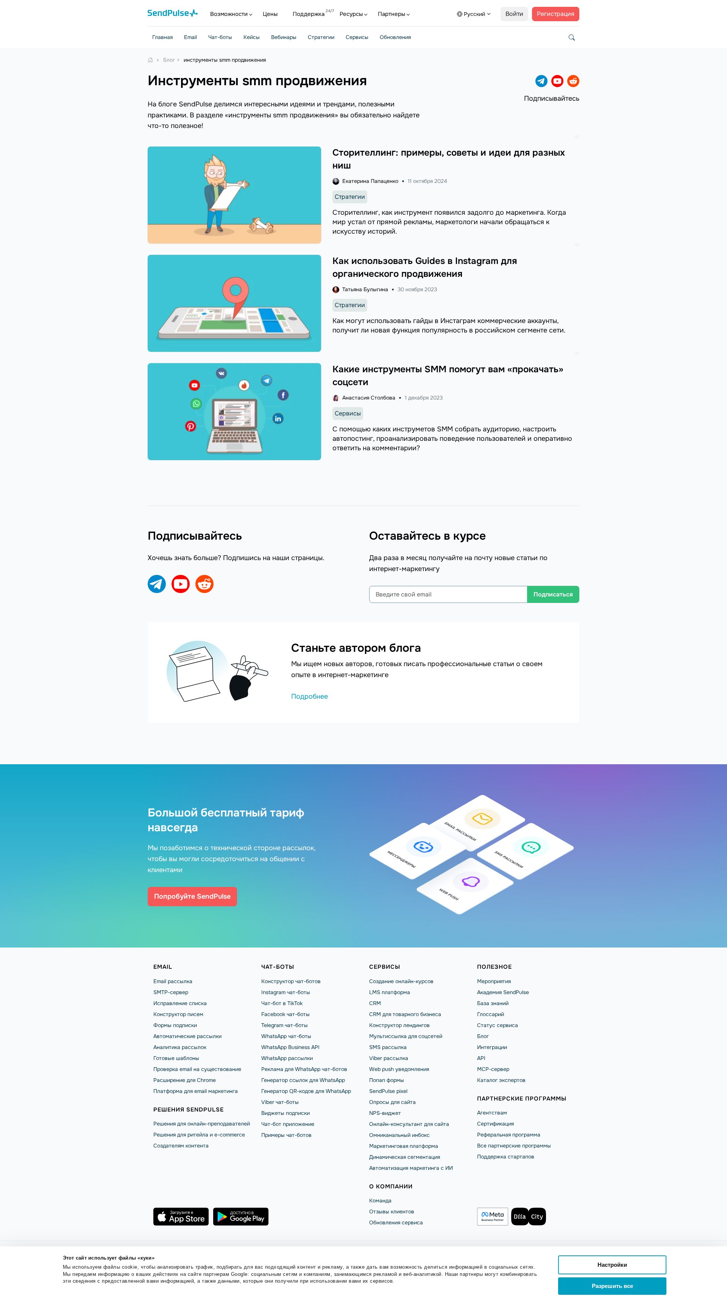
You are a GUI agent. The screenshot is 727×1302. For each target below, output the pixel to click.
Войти (514, 14)
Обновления (395, 37)
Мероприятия (494, 981)
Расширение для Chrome (184, 1080)
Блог (483, 1036)
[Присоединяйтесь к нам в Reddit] (573, 81)
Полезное (494, 967)
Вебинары (283, 37)
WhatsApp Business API (290, 1047)
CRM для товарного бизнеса (405, 1014)
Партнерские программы (521, 1098)
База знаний (493, 1003)
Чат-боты (220, 37)
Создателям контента (181, 1145)
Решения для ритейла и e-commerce (199, 1134)
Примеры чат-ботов (286, 1135)
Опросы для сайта (392, 1102)
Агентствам (492, 1112)
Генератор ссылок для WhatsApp (303, 1080)
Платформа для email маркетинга (195, 1091)
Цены (270, 14)
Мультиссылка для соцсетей (405, 1036)
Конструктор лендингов (399, 1025)
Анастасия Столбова (368, 397)
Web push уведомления (399, 1069)
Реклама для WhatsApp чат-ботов (304, 1069)
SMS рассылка (388, 1047)
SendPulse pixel (388, 1091)
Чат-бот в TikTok (282, 1003)
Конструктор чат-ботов (291, 981)
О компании (391, 1186)
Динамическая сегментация (404, 1157)
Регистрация (555, 14)
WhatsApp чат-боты (286, 1036)
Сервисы (357, 37)
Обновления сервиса (396, 1222)
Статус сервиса (497, 1025)
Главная (162, 37)
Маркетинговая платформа (403, 1146)
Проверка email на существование (197, 1069)
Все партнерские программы (514, 1145)
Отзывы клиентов (391, 1211)
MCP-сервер (493, 1069)
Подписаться (553, 594)
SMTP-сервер (170, 992)
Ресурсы (351, 14)
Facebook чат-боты (285, 1014)
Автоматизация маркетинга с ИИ (411, 1168)
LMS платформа (389, 992)
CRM (375, 1003)
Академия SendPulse (503, 992)
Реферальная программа (508, 1134)
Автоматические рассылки (187, 1036)
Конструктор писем (178, 1014)
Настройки (612, 1264)
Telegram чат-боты (284, 1025)
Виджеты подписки (285, 1113)
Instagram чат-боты (285, 992)
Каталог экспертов (501, 1080)
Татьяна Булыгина (365, 289)
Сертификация (495, 1123)
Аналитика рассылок (179, 1047)
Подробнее (309, 696)
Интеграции (492, 1047)
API (481, 1058)
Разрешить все (612, 1286)
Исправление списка (180, 1003)
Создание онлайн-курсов (401, 981)
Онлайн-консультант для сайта (409, 1124)
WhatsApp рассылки (287, 1058)
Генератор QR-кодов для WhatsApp (306, 1091)
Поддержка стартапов (505, 1156)
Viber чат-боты (280, 1102)
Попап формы (386, 1080)
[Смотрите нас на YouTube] (557, 81)
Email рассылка (172, 981)
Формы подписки (175, 1025)
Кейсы (251, 37)
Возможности (229, 14)
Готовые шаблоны (176, 1058)
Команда (380, 1200)
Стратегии (321, 37)
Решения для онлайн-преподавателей (201, 1123)
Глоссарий (490, 1014)
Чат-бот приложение (287, 1124)
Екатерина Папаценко (370, 181)
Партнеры (391, 14)
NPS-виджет (385, 1113)
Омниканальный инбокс (399, 1135)
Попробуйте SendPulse (192, 896)
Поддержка (308, 14)
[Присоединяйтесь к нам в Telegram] (541, 81)
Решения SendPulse (188, 1109)
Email (190, 37)
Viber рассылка (388, 1058)
